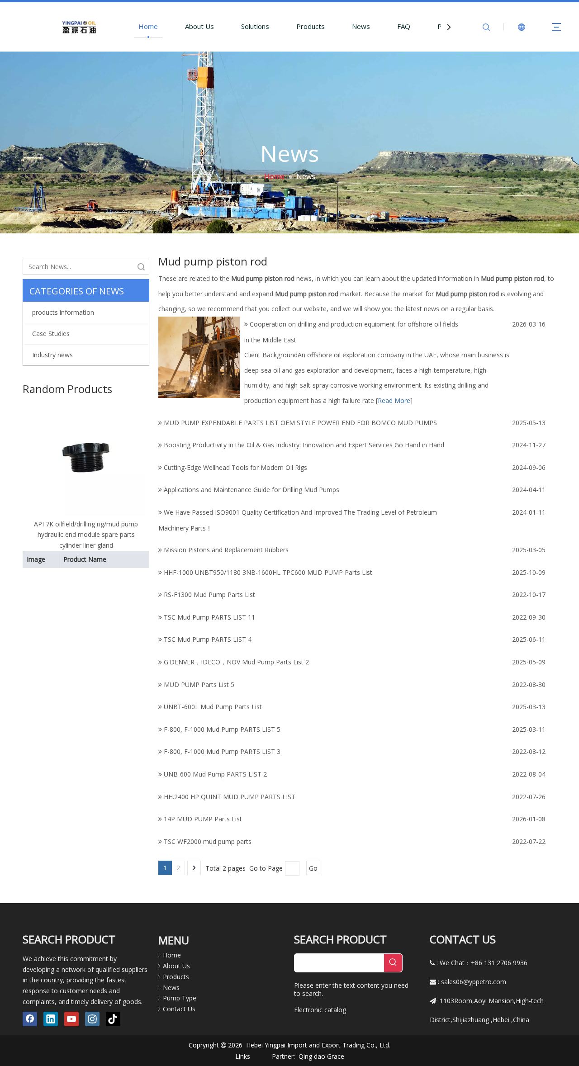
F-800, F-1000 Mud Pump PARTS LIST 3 (222, 751)
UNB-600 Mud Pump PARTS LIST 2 (215, 774)
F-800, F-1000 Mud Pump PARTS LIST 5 (222, 729)
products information (63, 312)
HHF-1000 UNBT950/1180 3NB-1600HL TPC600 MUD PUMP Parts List (268, 572)
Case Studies (51, 333)
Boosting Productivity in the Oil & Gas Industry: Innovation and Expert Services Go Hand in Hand (304, 445)
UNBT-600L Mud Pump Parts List (213, 706)
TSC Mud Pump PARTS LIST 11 (209, 617)
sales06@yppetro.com (473, 981)
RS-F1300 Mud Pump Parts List (209, 594)
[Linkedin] (50, 1019)
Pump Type (179, 998)
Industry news (52, 355)
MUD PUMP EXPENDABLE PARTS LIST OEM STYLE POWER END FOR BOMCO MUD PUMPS (300, 422)
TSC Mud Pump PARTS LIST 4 (208, 639)
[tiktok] (113, 1019)
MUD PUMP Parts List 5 (199, 684)
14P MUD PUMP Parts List (203, 819)
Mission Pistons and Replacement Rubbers (226, 549)
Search (141, 266)
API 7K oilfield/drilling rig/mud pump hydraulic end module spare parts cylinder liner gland (86, 535)
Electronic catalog (320, 1009)
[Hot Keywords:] (393, 963)
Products (310, 26)
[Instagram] (92, 1019)
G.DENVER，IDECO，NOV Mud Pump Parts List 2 (236, 662)
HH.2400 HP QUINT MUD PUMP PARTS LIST (229, 796)
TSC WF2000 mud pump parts (208, 841)
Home (148, 26)
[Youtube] (71, 1019)
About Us (199, 26)
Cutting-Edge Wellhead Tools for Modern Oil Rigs (235, 467)
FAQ (403, 26)
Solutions (255, 26)
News (361, 26)
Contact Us (179, 1008)
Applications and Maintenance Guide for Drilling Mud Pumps (251, 489)
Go (313, 868)
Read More (394, 400)
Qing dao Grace (321, 1056)
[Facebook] (30, 1019)
